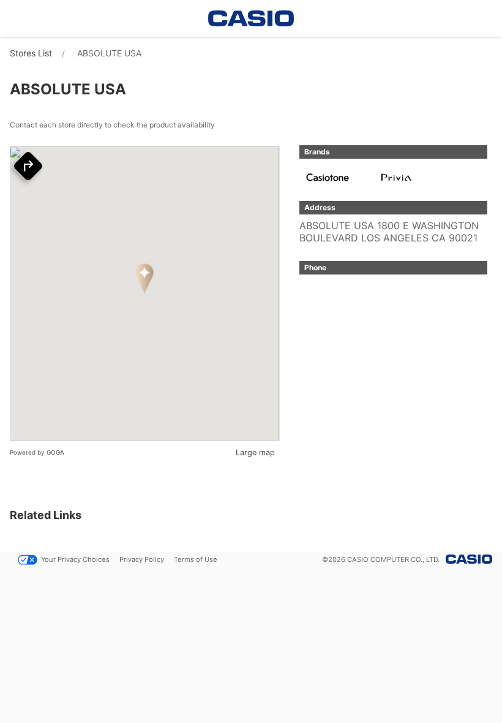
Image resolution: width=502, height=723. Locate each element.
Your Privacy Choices (75, 559)
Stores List (31, 53)
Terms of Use (195, 559)
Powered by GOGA (37, 452)
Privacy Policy (141, 559)
